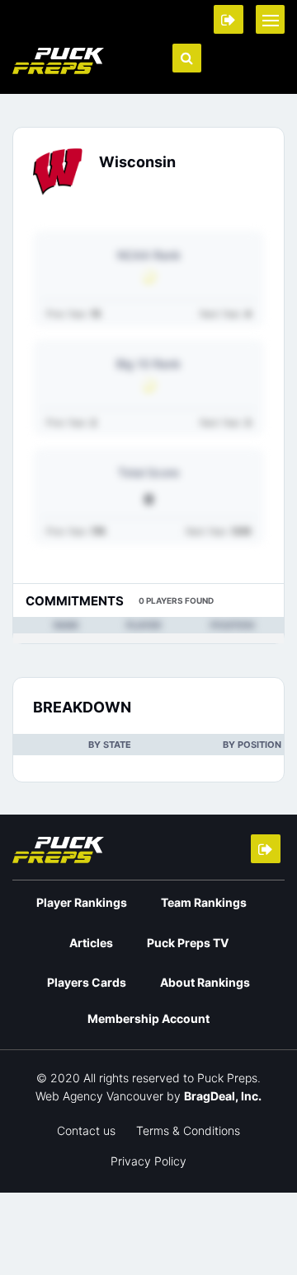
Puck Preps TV (188, 943)
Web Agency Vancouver (99, 1096)
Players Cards (86, 982)
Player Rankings (81, 902)
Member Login (228, 19)
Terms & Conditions (188, 1130)
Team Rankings (204, 902)
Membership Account (148, 1018)
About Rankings (205, 982)
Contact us (86, 1130)
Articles (91, 943)
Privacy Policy (148, 1161)
